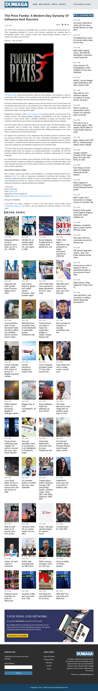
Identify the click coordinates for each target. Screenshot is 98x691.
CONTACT (62, 4)
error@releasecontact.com (13, 206)
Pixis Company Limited (35, 114)
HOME (35, 4)
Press (49, 669)
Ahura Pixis (16, 176)
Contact (49, 666)
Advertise (49, 662)
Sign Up (18, 673)
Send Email (13, 191)
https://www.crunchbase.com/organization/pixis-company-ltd (31, 196)
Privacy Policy (49, 659)
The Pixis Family (10, 95)
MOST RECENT (44, 4)
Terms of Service (49, 656)
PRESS (54, 4)
